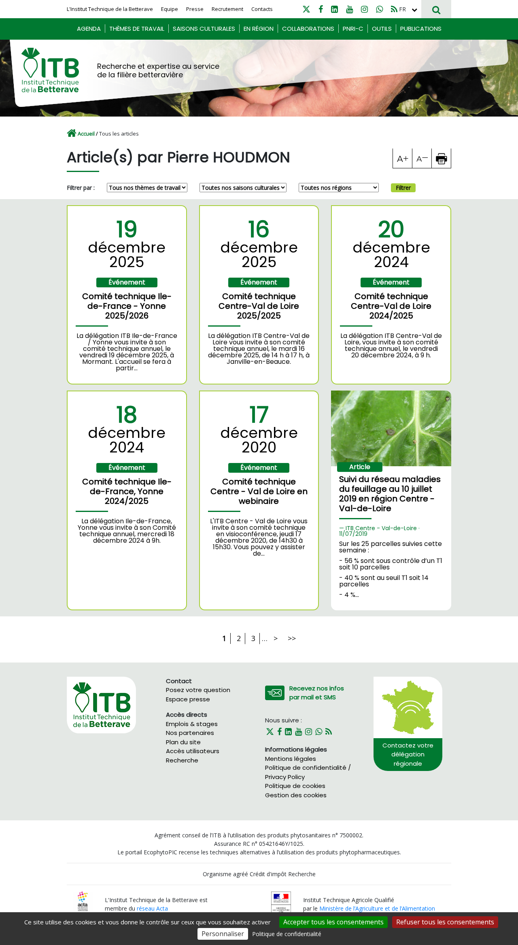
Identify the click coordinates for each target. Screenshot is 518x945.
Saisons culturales (204, 28)
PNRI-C (353, 28)
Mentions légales (290, 758)
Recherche (182, 760)
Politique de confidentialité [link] (286, 934)
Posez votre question (198, 690)
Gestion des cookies (296, 795)
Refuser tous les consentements (445, 921)
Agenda (89, 28)
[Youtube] (349, 9)
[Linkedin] (334, 9)
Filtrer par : (81, 187)
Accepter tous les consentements (333, 921)
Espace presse (188, 699)
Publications (421, 28)
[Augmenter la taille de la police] (402, 158)
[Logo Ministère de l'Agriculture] (281, 903)
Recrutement (227, 9)
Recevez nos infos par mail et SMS (316, 693)
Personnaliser (223, 933)
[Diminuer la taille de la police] (422, 158)
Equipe (169, 9)
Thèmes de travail (136, 28)
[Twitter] (306, 9)
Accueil (86, 133)
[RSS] (394, 9)
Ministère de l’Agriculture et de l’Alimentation (377, 908)
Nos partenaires (190, 732)
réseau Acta (152, 908)
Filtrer (403, 187)
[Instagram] (364, 9)
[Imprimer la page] (441, 158)
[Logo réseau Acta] (83, 901)
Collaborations (308, 28)
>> (292, 638)
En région (259, 28)
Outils (382, 28)
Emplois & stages (192, 724)
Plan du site (183, 742)
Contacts (262, 9)
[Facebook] (320, 9)
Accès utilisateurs (192, 751)
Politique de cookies (295, 785)
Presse (195, 9)
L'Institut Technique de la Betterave (110, 9)
